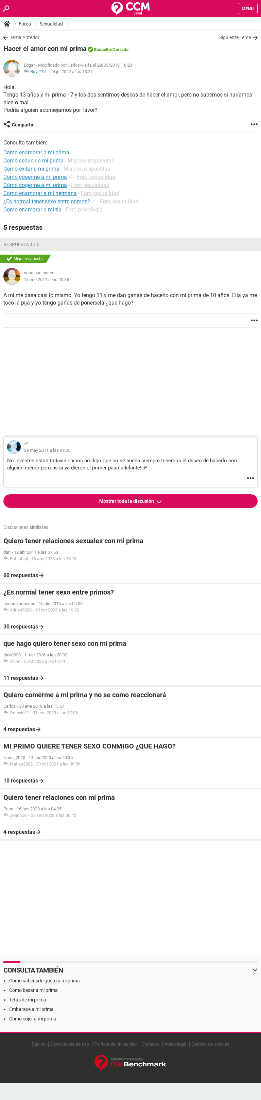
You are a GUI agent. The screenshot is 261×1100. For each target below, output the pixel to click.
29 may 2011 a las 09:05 (47, 450)
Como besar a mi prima (33, 990)
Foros (25, 24)
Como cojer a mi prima (32, 1018)
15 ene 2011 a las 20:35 (46, 279)
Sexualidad (51, 24)
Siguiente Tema (235, 37)
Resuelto (102, 49)
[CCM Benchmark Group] (130, 1063)
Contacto (150, 1044)
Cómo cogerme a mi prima (35, 185)
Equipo (38, 1044)
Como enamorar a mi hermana (40, 193)
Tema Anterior (24, 37)
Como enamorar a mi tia (32, 209)
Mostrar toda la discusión (127, 501)
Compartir (23, 124)
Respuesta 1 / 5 (21, 244)
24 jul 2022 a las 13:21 (71, 71)
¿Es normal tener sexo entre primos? (46, 201)
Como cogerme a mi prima (35, 177)
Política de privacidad (115, 1044)
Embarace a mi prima (31, 1009)
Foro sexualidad (96, 177)
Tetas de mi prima (27, 999)
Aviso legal (175, 1044)
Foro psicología (84, 209)
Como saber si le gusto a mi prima (44, 980)
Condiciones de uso (69, 1044)
